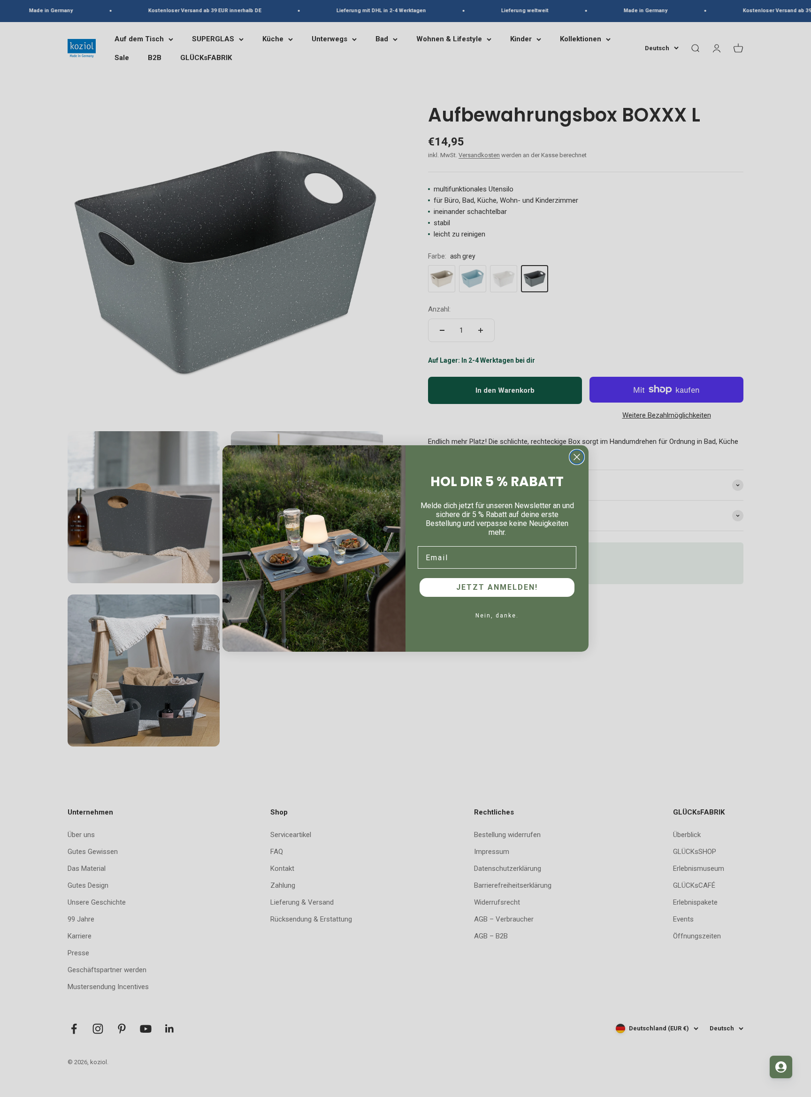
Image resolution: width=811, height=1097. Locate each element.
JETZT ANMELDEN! (497, 587)
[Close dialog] (577, 457)
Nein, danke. (497, 615)
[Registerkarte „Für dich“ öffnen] (781, 1067)
